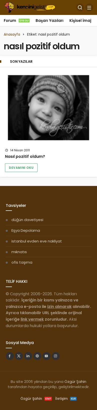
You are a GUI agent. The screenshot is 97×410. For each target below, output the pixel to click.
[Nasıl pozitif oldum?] (48, 107)
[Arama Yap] (80, 7)
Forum (16, 20)
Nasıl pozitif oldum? (25, 157)
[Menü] (89, 7)
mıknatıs (19, 251)
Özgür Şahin (75, 381)
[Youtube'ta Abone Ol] (46, 356)
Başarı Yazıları (49, 20)
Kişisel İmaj (80, 20)
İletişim (65, 398)
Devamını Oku (21, 168)
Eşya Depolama (25, 230)
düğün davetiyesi (27, 219)
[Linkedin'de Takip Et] (28, 356)
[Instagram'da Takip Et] (56, 356)
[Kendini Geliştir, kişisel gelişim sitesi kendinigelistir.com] (30, 7)
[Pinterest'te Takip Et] (37, 356)
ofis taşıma (21, 262)
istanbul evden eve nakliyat (36, 241)
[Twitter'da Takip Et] (19, 356)
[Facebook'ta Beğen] (10, 356)
